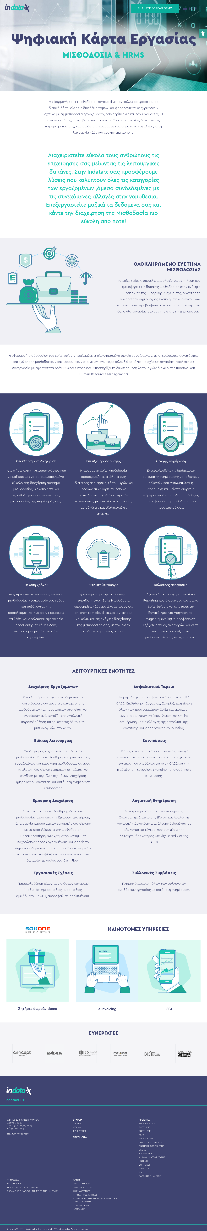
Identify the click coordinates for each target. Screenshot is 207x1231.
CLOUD (143, 1150)
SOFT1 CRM (145, 1131)
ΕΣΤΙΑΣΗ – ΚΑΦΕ (81, 1205)
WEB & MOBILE (147, 1138)
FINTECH (143, 1161)
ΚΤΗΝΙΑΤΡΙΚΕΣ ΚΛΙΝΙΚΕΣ (85, 1195)
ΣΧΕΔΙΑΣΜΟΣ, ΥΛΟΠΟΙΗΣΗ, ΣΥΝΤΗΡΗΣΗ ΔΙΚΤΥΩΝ (33, 1191)
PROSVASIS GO (147, 1124)
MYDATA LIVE (146, 1153)
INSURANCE (79, 1209)
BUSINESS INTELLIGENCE (151, 1142)
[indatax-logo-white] (18, 1088)
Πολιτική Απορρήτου (18, 1134)
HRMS (142, 1135)
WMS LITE (144, 1169)
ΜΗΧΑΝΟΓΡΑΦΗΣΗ (16, 1183)
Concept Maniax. (79, 1229)
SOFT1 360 (145, 1165)
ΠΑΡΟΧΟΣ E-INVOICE (150, 1176)
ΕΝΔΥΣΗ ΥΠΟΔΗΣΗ (82, 1183)
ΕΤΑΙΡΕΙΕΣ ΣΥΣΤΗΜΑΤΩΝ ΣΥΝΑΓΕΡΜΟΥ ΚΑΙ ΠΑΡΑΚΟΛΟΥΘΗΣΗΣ (95, 1200)
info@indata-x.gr (16, 1129)
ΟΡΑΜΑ (77, 1127)
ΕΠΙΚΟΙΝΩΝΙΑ (80, 1137)
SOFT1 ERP (144, 1127)
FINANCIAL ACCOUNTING (151, 1146)
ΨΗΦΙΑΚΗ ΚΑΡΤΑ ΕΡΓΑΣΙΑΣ (152, 1157)
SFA (140, 1172)
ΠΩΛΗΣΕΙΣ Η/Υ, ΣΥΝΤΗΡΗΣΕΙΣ (22, 1187)
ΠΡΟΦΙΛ (77, 1124)
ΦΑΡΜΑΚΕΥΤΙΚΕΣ (82, 1191)
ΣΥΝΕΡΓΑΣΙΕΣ (79, 1131)
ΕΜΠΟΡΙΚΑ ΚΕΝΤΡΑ (82, 1187)
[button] (203, 33)
